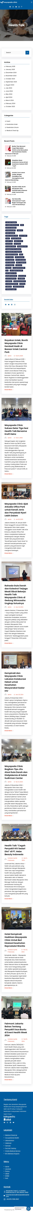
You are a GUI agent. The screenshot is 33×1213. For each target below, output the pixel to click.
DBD (22, 225)
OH (7, 270)
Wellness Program (11, 289)
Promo (7, 1171)
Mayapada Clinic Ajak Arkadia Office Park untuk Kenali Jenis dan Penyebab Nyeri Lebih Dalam (16, 509)
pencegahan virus (11, 273)
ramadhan (21, 278)
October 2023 (10, 106)
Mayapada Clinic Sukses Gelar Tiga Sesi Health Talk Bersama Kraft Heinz (16, 430)
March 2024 (10, 100)
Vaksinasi (8, 286)
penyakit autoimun (11, 276)
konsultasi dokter (10, 246)
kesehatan (9, 244)
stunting (22, 284)
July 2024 (9, 88)
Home (7, 1167)
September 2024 (11, 82)
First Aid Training (16, 238)
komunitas (17, 244)
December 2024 (11, 72)
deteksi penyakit (10, 230)
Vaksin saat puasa (18, 286)
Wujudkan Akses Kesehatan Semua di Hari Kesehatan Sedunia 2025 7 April (20, 163)
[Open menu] (31, 2)
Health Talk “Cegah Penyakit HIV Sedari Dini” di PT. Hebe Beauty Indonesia (15, 850)
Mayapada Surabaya (11, 254)
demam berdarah (11, 227)
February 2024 (10, 103)
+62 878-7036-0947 (12, 1199)
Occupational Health (18, 268)
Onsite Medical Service (12, 1151)
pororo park (22, 276)
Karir (6, 1178)
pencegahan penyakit (16, 270)
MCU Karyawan (20, 257)
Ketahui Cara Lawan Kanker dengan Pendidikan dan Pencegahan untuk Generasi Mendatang (15, 176)
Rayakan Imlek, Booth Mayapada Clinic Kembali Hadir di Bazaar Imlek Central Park (19, 189)
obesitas (8, 268)
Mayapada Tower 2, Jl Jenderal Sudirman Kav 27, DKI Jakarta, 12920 (17, 1191)
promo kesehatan (11, 278)
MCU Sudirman (10, 262)
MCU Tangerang (21, 262)
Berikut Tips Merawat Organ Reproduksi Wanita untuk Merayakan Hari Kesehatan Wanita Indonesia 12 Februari (16, 150)
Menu (6, 1161)
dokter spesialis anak (11, 235)
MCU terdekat (10, 265)
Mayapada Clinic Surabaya (13, 249)
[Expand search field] (21, 7)
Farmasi (8, 1146)
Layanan (8, 1130)
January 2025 (10, 69)
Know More (8, 390)
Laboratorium (9, 1140)
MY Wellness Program (12, 1154)
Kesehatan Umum (13, 127)
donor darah (23, 235)
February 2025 (10, 66)
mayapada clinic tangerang (13, 252)
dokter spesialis (10, 233)
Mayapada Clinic (22, 246)
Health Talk (9, 241)
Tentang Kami (10, 1099)
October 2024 (10, 79)
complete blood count (12, 225)
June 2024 (9, 91)
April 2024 (9, 97)
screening (8, 281)
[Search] (27, 52)
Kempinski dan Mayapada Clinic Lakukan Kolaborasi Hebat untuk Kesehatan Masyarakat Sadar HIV (15, 682)
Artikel (7, 1176)
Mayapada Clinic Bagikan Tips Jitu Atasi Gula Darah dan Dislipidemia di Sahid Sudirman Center (16, 772)
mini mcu (18, 265)
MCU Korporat (10, 260)
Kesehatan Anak (12, 124)
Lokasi (7, 1174)
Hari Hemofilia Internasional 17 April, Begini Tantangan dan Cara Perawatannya (19, 201)
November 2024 (11, 76)
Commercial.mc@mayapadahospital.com (17, 1195)
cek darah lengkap (11, 222)
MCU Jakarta (9, 257)
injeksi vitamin (18, 241)
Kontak (7, 1187)
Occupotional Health (12, 1138)
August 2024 (10, 85)
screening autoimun (19, 281)
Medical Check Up (12, 130)
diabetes (20, 230)
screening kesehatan (11, 284)
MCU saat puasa (20, 260)
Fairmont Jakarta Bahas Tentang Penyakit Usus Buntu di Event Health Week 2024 (16, 1029)
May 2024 (9, 94)
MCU (21, 254)
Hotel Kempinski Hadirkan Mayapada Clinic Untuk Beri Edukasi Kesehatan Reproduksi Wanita (16, 940)
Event (8, 121)
